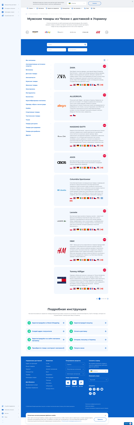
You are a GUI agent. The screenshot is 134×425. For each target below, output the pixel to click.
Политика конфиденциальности (93, 404)
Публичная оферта (89, 406)
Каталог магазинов (51, 369)
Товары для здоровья (33, 127)
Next (106, 32)
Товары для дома (32, 123)
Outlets (28, 108)
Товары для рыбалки (33, 131)
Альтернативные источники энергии (35, 65)
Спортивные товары (33, 112)
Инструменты (30, 93)
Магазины (41, 8)
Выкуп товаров (30, 366)
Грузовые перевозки (32, 387)
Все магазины (30, 60)
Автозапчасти (30, 77)
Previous (27, 32)
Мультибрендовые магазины (36, 100)
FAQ (94, 8)
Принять (100, 419)
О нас (47, 363)
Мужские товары (32, 81)
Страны (31, 8)
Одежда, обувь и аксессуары (36, 104)
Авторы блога (50, 388)
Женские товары (31, 85)
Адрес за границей (31, 363)
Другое (28, 135)
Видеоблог (49, 374)
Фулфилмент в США (32, 385)
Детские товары (31, 73)
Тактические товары (33, 116)
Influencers (49, 386)
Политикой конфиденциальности (71, 421)
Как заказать (77, 8)
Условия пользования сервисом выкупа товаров (96, 408)
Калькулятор (66, 8)
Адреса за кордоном (53, 8)
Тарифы (28, 374)
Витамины (29, 70)
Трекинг (28, 369)
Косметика (29, 97)
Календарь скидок (31, 377)
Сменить (95, 3)
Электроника (30, 89)
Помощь (48, 380)
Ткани (28, 120)
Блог (87, 8)
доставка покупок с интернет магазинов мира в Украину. (50, 406)
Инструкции (49, 377)
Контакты (49, 383)
